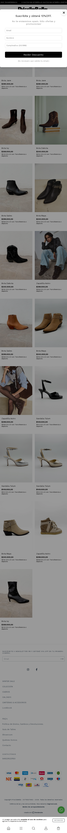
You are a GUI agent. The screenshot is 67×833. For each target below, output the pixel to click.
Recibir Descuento (33, 54)
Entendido (58, 820)
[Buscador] (33, 828)
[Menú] (21, 828)
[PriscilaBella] (8, 828)
